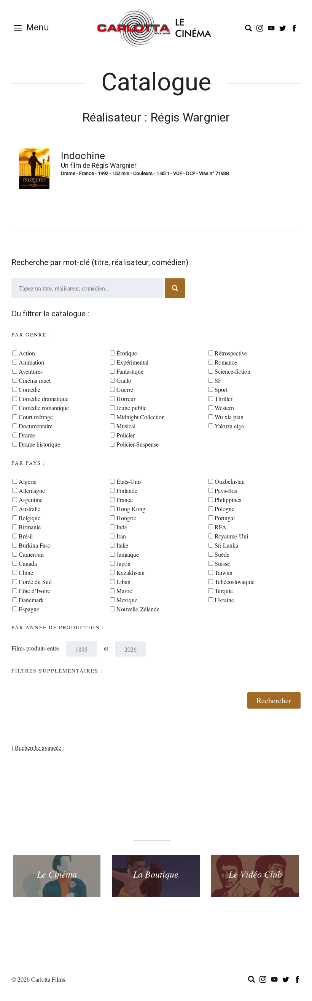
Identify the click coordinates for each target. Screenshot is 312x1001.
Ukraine (224, 600)
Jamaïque (127, 554)
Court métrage (36, 417)
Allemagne (32, 490)
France (124, 500)
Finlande (126, 490)
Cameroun (31, 554)
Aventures (31, 371)
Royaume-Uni (231, 536)
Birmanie (30, 527)
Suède (222, 554)
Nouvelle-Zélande (137, 609)
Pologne (224, 509)
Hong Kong (130, 509)
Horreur (125, 399)
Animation (31, 362)
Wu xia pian (229, 417)
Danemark (31, 600)
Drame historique (39, 444)
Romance (226, 362)
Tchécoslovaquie (235, 582)
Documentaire (36, 426)
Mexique (126, 600)
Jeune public (131, 408)
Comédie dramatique (43, 399)
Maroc (124, 591)
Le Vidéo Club (255, 874)
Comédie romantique (44, 408)
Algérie (28, 481)
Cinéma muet (35, 380)
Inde (121, 527)
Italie (122, 545)
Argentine (31, 500)
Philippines (228, 500)
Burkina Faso (35, 545)
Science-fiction (232, 371)
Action (27, 353)
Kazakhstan (130, 572)
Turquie (224, 591)
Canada (28, 563)
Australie (29, 509)
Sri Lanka (226, 545)
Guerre (124, 389)
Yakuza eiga (229, 426)
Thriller (223, 399)
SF (218, 380)
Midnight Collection (140, 417)
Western (224, 408)
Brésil (26, 536)
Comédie (29, 389)
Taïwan (223, 572)
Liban (123, 582)
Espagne (29, 609)
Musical (125, 426)
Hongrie (126, 518)
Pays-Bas (226, 490)
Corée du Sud (35, 582)
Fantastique (129, 371)
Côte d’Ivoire (34, 591)
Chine (26, 572)
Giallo (123, 380)
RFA (220, 527)
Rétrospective (231, 353)
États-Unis (129, 481)
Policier (125, 435)
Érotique (126, 353)
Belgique (29, 518)
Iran (121, 536)
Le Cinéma (57, 874)
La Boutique (155, 874)
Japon (123, 563)
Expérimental (132, 362)
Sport (221, 389)
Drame (27, 435)
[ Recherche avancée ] (38, 748)
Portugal (225, 518)
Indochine (83, 156)
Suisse (222, 563)
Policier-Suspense (137, 444)
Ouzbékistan (230, 481)
